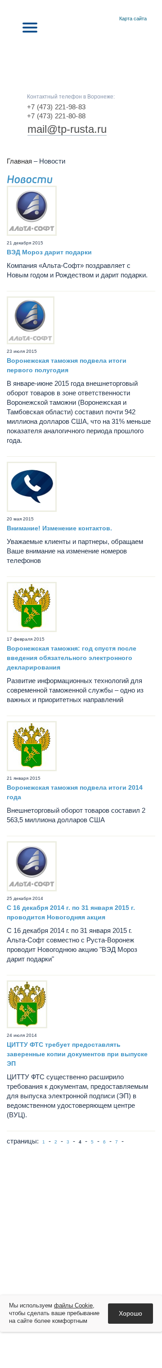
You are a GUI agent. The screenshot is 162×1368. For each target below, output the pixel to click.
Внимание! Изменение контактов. (59, 528)
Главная (98, 19)
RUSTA (81, 55)
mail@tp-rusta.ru (67, 129)
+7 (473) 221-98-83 (56, 107)
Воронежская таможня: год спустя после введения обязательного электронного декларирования (71, 658)
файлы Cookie (73, 1305)
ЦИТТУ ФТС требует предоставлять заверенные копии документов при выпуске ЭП (77, 1054)
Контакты (109, 19)
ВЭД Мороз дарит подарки (49, 252)
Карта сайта (133, 18)
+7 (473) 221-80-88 (56, 116)
